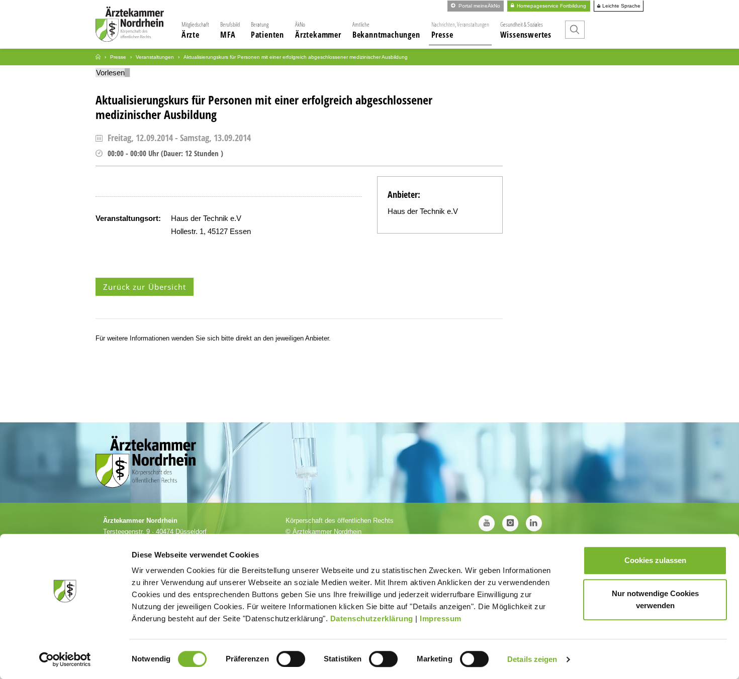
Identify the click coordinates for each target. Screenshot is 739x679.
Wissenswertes (525, 30)
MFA (230, 30)
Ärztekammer (318, 30)
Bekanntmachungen (386, 30)
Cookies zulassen (655, 560)
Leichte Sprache (620, 6)
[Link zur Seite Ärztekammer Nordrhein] (98, 57)
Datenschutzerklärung (371, 618)
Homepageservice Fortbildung (550, 6)
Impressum (440, 618)
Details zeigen (532, 659)
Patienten (267, 30)
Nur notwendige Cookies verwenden (655, 599)
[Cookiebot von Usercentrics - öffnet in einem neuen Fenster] (65, 659)
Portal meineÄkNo (478, 6)
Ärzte (195, 30)
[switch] (290, 659)
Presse (460, 30)
